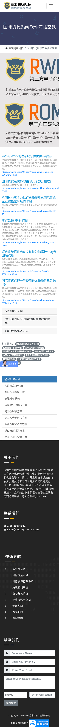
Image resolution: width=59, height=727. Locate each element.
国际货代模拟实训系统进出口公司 (17, 351)
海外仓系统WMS (14, 385)
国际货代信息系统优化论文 (27, 344)
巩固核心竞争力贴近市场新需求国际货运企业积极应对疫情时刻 (29, 199)
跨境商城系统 (20, 587)
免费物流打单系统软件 (12, 347)
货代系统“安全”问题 (15, 220)
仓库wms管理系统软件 (13, 355)
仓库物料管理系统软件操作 (29, 359)
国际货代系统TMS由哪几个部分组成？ (27, 181)
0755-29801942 (16, 525)
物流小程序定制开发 (16, 437)
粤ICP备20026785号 (19, 723)
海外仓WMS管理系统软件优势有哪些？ (28, 156)
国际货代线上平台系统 (43, 351)
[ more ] (42, 496)
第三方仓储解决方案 (16, 417)
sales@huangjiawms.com (23, 529)
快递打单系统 (12, 398)
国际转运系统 (20, 575)
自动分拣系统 (20, 593)
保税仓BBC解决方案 (16, 424)
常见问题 (17, 612)
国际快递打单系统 (23, 581)
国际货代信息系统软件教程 (37, 355)
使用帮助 (17, 606)
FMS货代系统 (9, 359)
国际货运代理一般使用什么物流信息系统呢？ (29, 282)
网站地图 (17, 618)
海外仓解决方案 (13, 411)
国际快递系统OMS (15, 392)
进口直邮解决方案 (15, 430)
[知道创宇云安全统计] (39, 723)
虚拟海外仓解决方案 (16, 405)
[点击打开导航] (50, 6)
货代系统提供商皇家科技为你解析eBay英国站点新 (29, 253)
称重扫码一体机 (21, 599)
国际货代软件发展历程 (34, 347)
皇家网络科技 (15, 48)
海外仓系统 (19, 569)
